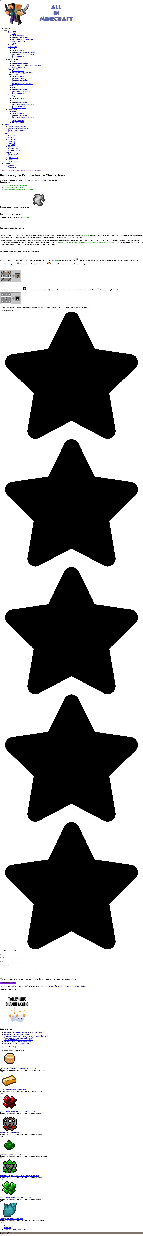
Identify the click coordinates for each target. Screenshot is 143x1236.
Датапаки (7, 152)
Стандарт (11, 95)
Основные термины (19, 108)
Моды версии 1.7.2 (14, 148)
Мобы (14, 43)
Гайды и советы (18, 36)
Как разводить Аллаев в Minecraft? (17, 1042)
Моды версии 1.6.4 (15, 150)
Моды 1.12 (11, 143)
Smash (57, 260)
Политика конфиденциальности (16, 1230)
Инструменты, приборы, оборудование (26, 65)
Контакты (7, 1228)
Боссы (14, 111)
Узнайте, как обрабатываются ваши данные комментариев (63, 986)
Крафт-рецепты (18, 56)
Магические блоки (18, 82)
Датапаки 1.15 (13, 158)
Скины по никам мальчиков (18, 128)
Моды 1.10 (11, 147)
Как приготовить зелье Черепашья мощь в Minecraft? (24, 1032)
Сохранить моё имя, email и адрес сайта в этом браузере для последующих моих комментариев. (39, 979)
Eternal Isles (12, 47)
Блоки (14, 34)
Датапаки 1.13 (13, 161)
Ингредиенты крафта (20, 37)
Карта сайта (8, 1226)
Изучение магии (18, 71)
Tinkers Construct (14, 86)
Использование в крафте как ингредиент (19, 189)
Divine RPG (12, 32)
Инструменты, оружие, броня (23, 39)
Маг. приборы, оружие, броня (22, 73)
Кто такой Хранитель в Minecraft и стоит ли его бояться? (26, 1036)
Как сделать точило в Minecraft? (16, 1043)
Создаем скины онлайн (16, 130)
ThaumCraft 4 (13, 74)
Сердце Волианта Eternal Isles (11, 1219)
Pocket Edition (13, 45)
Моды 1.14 (11, 139)
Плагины (7, 163)
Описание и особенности (13, 187)
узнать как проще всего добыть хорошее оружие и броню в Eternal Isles (87, 242)
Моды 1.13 (11, 141)
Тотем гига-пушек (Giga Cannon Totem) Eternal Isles (19, 1176)
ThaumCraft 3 (13, 69)
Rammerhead (26, 217)
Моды (6, 134)
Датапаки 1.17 (13, 154)
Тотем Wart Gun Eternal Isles (10, 1133)
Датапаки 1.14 (13, 160)
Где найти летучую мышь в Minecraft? (18, 1040)
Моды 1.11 (11, 145)
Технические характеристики (15, 185)
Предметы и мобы (18, 123)
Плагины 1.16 (12, 167)
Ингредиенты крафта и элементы (24, 52)
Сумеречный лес (14, 110)
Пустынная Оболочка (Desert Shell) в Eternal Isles (18, 1068)
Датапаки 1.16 (13, 156)
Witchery (11, 119)
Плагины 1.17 (12, 165)
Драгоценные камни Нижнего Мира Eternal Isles (18, 1111)
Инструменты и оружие (21, 91)
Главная (7, 28)
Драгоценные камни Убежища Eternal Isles (16, 1197)
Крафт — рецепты (18, 41)
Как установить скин (16, 132)
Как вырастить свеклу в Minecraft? (17, 1034)
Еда (13, 100)
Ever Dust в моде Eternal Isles (11, 1154)
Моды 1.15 (11, 137)
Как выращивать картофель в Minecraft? (19, 1038)
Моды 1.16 (11, 136)
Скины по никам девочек (17, 126)
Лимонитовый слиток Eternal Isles (13, 1090)
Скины (6, 124)
